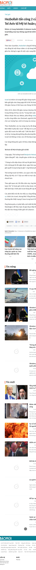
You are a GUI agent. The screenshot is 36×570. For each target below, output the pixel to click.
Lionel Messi (4, 551)
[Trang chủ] (6, 3)
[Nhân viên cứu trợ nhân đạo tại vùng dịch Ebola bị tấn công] (16, 410)
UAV (31, 226)
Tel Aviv (16, 226)
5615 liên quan (29, 40)
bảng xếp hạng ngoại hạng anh (8, 547)
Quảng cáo (2, 564)
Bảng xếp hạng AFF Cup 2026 (15, 549)
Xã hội (30, 547)
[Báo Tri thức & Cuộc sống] (31, 331)
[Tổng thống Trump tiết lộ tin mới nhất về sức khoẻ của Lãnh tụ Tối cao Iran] (16, 392)
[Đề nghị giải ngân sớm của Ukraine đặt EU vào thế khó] (16, 276)
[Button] (13, 40)
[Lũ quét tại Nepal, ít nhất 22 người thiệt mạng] (16, 486)
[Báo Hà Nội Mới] (31, 445)
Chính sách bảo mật (4, 562)
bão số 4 (20, 551)
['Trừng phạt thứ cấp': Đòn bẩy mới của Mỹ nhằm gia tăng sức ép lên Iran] (16, 351)
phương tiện (21, 545)
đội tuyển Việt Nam (22, 547)
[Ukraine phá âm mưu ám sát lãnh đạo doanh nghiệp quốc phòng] (16, 370)
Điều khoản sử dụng (4, 561)
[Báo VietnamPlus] (31, 482)
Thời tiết (17, 543)
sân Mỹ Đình (4, 545)
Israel (7, 100)
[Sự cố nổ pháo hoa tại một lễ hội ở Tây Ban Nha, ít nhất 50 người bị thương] (16, 430)
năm (30, 549)
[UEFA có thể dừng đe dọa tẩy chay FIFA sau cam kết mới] (16, 449)
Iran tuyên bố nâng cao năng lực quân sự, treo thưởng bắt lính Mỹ (13, 251)
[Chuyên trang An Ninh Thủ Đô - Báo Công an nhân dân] (30, 291)
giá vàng (28, 545)
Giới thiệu (2, 559)
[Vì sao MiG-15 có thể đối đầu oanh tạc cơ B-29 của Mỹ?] (16, 295)
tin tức (25, 549)
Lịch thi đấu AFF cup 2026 (7, 543)
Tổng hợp (18, 559)
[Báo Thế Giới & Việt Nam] (28, 259)
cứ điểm (21, 226)
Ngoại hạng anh (12, 545)
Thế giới (7, 15)
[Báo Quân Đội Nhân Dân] (31, 522)
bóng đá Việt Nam (25, 543)
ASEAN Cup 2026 (13, 551)
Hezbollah (22, 46)
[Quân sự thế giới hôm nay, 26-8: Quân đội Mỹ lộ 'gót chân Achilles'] (16, 523)
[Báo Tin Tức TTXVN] (30, 273)
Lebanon (26, 221)
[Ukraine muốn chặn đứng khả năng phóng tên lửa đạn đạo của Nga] (16, 332)
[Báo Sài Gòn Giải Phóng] (31, 501)
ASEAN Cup (3, 549)
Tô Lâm (33, 545)
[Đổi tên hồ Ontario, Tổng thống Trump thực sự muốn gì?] (16, 467)
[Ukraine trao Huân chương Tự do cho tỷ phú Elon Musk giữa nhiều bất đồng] (16, 314)
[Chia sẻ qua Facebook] (6, 214)
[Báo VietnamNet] (8, 40)
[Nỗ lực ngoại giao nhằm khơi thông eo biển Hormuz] (16, 505)
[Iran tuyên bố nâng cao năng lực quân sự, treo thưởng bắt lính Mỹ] (15, 241)
